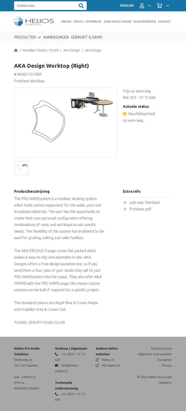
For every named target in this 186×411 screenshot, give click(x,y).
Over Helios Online (117, 21)
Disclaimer (164, 360)
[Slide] (22, 168)
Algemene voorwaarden (155, 354)
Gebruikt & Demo (87, 37)
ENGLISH (127, 5)
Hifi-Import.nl (110, 365)
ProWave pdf (140, 209)
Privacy (167, 365)
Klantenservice (145, 21)
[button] (145, 5)
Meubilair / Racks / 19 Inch (40, 50)
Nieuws (66, 21)
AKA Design (72, 50)
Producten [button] (25, 37)
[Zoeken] (81, 5)
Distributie (93, 21)
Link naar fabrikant (145, 202)
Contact (164, 21)
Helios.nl (107, 360)
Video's (78, 21)
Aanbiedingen (56, 37)
